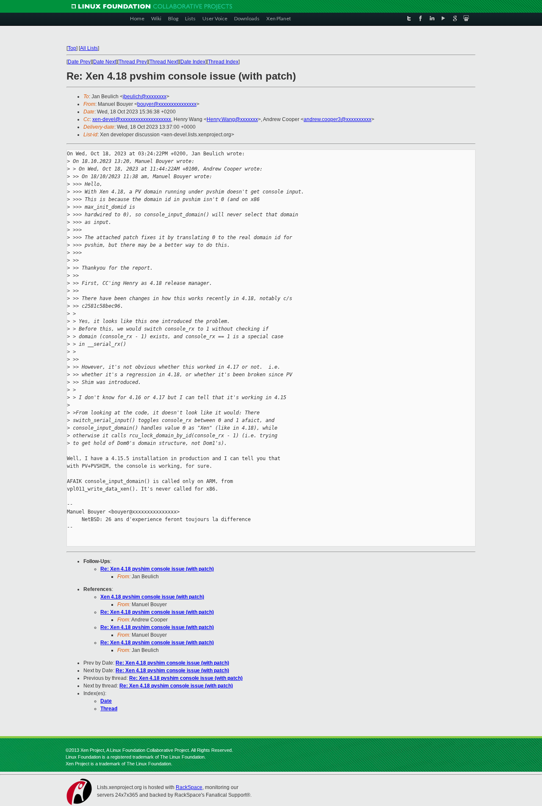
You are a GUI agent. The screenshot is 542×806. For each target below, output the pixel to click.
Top (72, 48)
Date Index (192, 62)
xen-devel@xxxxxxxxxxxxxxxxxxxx (131, 119)
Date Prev (79, 62)
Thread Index (223, 62)
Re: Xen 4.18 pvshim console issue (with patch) (157, 569)
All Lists (89, 48)
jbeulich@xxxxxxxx (144, 96)
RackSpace (189, 787)
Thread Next (163, 62)
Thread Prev (133, 62)
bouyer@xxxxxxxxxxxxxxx (166, 104)
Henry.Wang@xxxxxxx (232, 119)
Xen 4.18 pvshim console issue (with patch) (152, 597)
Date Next (104, 62)
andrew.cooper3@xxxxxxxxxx (337, 119)
